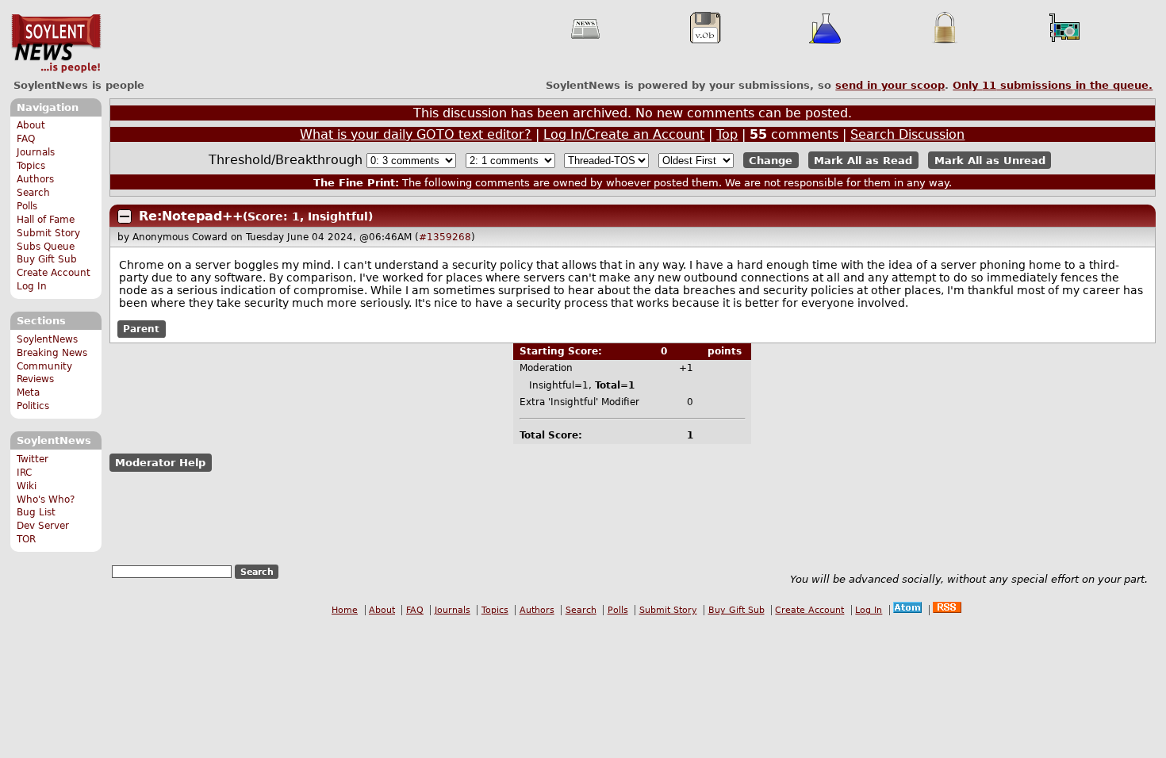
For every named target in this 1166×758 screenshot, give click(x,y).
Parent (141, 329)
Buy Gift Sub (47, 259)
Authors (35, 179)
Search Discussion (907, 134)
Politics (33, 406)
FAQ (26, 138)
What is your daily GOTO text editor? (415, 134)
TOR (26, 539)
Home (345, 610)
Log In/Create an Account (623, 134)
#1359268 (445, 237)
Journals (36, 152)
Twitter (32, 459)
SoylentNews (56, 43)
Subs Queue (46, 246)
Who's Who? (46, 499)
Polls (27, 206)
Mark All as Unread (989, 161)
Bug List (36, 512)
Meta (28, 392)
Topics (31, 165)
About (31, 125)
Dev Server (43, 525)
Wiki (26, 486)
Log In (32, 286)
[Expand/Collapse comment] (124, 216)
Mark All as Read (863, 161)
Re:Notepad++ (191, 216)
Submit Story (48, 233)
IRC (24, 472)
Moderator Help (160, 463)
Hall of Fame (46, 219)
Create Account (53, 272)
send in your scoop (890, 85)
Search (33, 192)
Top (727, 134)
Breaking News (52, 352)
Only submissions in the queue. (1053, 85)
